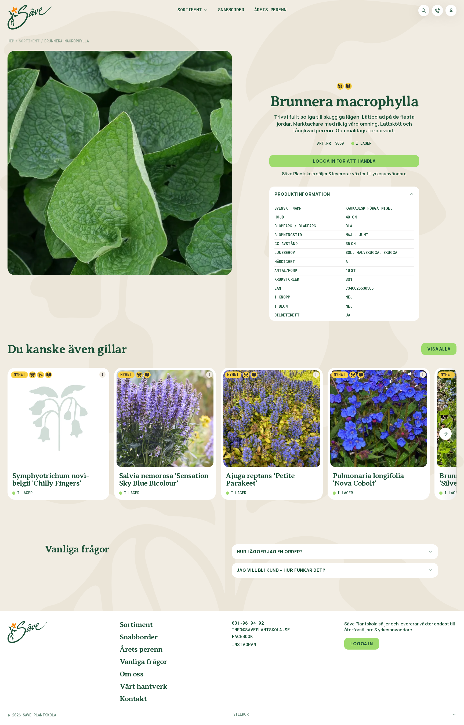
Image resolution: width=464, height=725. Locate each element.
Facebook (242, 636)
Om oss (131, 674)
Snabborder (231, 10)
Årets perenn (270, 10)
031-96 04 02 (248, 623)
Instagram (244, 644)
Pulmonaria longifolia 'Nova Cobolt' (368, 479)
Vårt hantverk (143, 686)
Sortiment (189, 10)
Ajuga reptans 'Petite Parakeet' (260, 479)
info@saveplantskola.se (261, 630)
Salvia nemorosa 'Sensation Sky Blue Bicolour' (163, 479)
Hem (11, 41)
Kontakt (133, 699)
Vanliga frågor (143, 662)
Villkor (241, 714)
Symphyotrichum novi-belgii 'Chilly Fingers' (50, 479)
